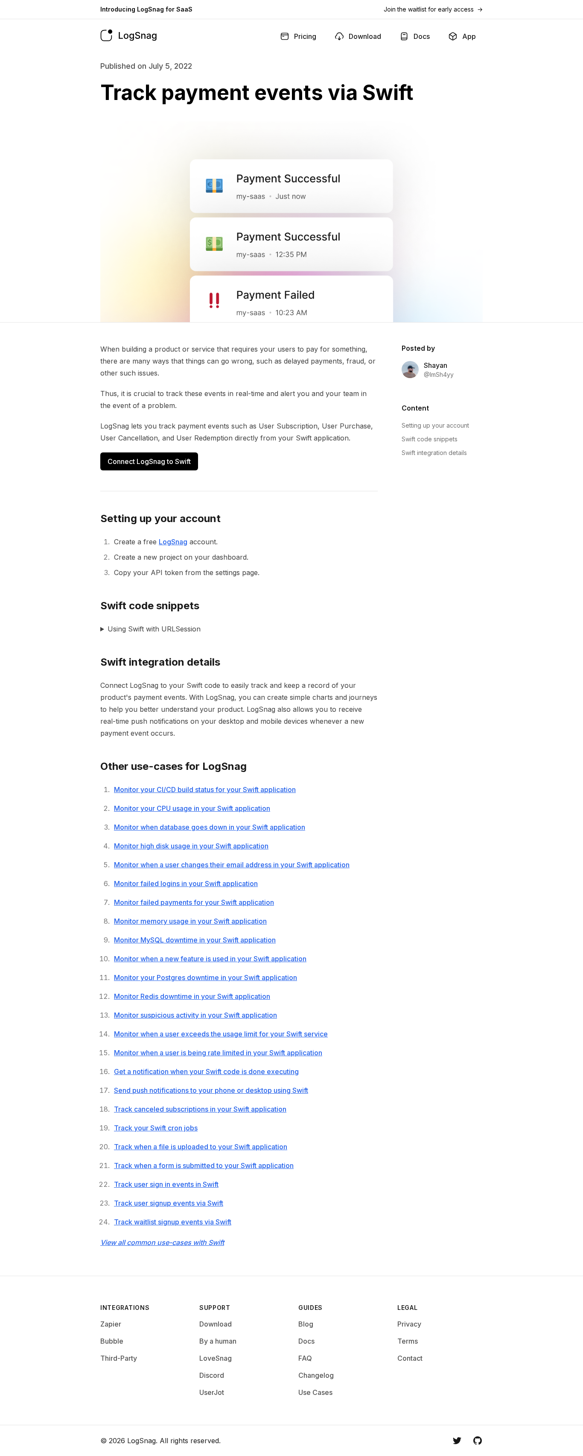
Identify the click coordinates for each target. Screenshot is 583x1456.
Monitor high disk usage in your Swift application (191, 846)
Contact (410, 1358)
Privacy (409, 1324)
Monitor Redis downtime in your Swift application (192, 996)
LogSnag (173, 541)
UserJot (211, 1392)
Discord (211, 1375)
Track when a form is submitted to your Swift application (204, 1165)
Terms (407, 1341)
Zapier (110, 1324)
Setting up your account (435, 425)
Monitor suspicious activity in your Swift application (195, 1015)
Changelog (316, 1375)
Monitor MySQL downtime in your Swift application (195, 940)
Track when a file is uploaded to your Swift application (200, 1146)
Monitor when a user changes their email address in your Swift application (232, 864)
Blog (305, 1324)
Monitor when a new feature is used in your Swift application (210, 958)
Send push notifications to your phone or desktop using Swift (211, 1090)
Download (215, 1324)
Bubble (111, 1341)
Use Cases (315, 1392)
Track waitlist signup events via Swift (172, 1222)
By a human (217, 1341)
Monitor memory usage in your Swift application (190, 921)
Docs (306, 1341)
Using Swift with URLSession (154, 629)
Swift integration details (434, 452)
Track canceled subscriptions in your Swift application (200, 1109)
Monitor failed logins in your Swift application (186, 883)
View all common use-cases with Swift (162, 1242)
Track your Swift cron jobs (156, 1128)
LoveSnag (215, 1358)
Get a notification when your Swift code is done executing (206, 1071)
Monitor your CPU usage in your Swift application (192, 808)
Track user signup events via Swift (168, 1203)
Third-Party (118, 1358)
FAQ (305, 1358)
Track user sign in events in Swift (166, 1184)
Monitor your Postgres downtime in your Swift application (205, 977)
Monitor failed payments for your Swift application (194, 902)
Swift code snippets (430, 439)
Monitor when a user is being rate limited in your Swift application (218, 1052)
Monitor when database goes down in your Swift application (209, 827)
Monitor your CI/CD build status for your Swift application (205, 789)
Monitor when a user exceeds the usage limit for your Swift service (221, 1034)
